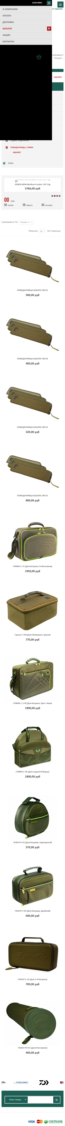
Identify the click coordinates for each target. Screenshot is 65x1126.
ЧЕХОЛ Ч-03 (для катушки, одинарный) (32, 842)
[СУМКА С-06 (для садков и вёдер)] (32, 747)
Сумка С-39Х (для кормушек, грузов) (32, 635)
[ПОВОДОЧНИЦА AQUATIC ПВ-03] (32, 402)
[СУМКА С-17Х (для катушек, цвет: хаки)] (32, 678)
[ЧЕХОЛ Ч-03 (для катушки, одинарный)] (32, 818)
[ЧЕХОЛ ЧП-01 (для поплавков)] (32, 1023)
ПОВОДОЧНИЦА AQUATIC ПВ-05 (32, 290)
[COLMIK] (21, 1081)
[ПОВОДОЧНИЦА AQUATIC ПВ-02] (32, 471)
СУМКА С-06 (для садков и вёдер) (32, 772)
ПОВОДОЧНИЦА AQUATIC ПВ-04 (32, 359)
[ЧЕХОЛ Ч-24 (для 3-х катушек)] (32, 954)
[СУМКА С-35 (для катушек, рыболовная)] (32, 541)
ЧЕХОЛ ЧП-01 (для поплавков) (32, 1048)
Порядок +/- (25, 222)
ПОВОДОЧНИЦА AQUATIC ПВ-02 (32, 496)
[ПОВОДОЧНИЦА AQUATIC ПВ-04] (32, 334)
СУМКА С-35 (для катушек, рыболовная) (32, 566)
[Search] (56, 1099)
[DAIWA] (43, 1081)
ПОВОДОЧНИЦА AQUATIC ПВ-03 (32, 427)
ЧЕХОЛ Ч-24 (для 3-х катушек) (32, 979)
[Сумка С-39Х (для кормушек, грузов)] (32, 610)
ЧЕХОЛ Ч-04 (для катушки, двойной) (32, 911)
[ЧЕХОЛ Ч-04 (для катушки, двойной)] (32, 886)
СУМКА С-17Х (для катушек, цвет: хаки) (32, 703)
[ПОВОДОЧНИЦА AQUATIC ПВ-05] (32, 265)
